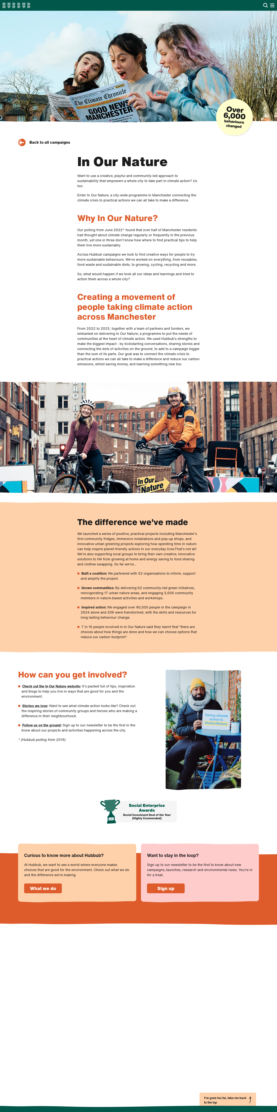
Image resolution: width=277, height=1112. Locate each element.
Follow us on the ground (41, 725)
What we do (43, 888)
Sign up (165, 888)
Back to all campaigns (49, 142)
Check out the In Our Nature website (51, 686)
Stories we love (34, 705)
